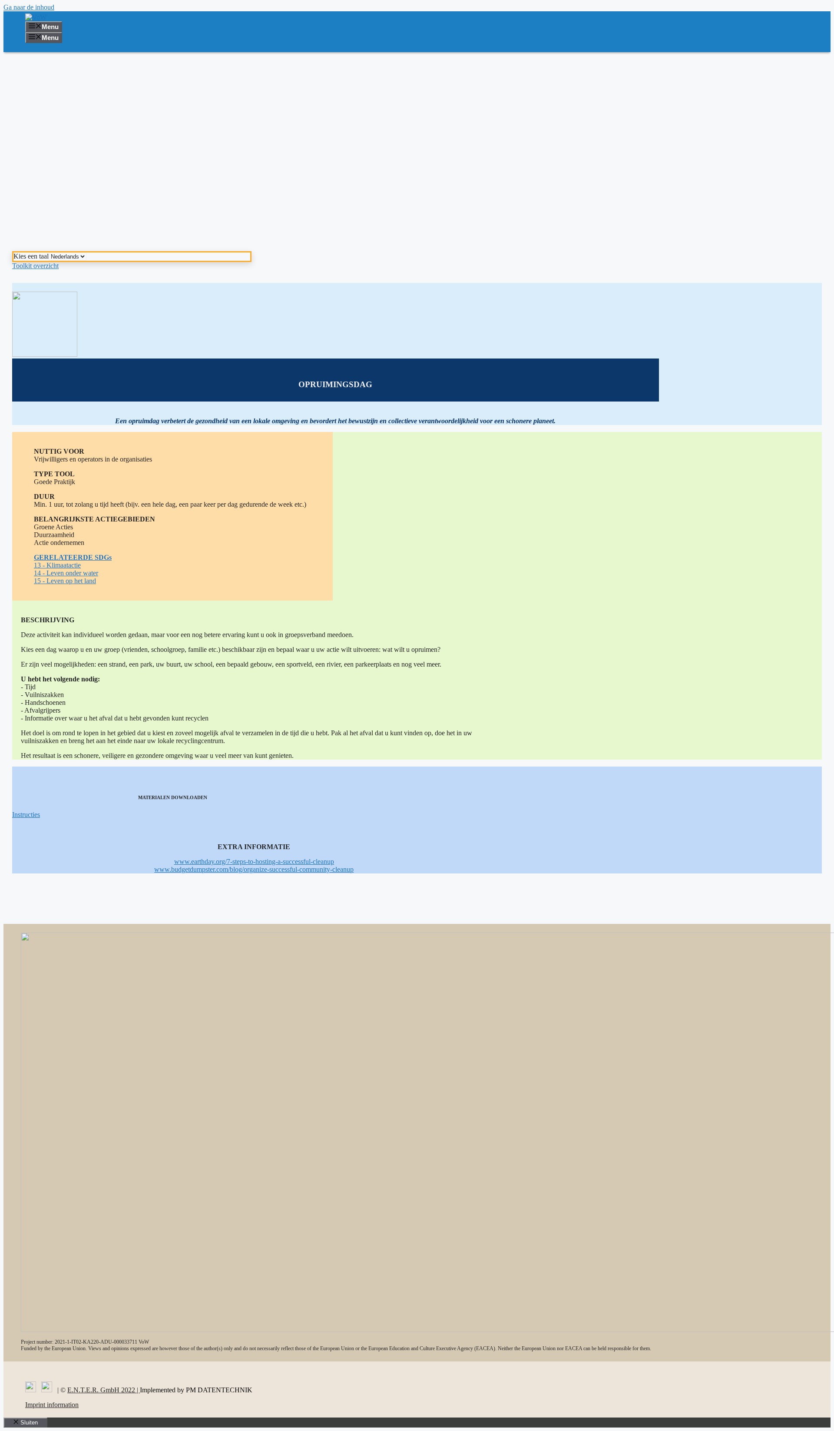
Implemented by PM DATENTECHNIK (196, 1390)
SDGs (103, 557)
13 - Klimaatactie (57, 565)
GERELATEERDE (64, 557)
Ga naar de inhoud (28, 7)
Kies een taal (31, 256)
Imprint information (52, 1404)
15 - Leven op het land (65, 580)
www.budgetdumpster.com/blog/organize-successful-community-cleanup (254, 869)
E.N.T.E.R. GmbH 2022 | (103, 1390)
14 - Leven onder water (66, 573)
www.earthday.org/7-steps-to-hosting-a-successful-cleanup (254, 861)
